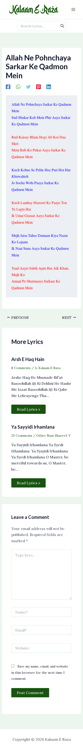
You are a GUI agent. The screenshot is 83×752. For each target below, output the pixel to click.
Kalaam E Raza (49, 368)
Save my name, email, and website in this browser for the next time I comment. (39, 672)
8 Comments (21, 368)
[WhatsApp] (18, 86)
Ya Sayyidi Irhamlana (33, 427)
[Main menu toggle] (73, 9)
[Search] (62, 26)
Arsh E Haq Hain (27, 359)
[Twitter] (28, 86)
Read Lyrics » (28, 409)
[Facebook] (8, 86)
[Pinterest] (38, 86)
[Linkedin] (48, 86)
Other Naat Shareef (51, 435)
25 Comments (21, 435)
